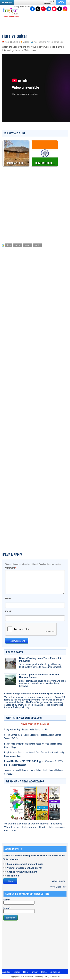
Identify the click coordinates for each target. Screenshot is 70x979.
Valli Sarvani (40, 42)
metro (27, 245)
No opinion (13, 875)
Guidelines (55, 972)
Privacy (34, 972)
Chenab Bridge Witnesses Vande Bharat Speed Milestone (34, 693)
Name (8, 598)
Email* (6, 908)
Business (56, 823)
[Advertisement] (35, 204)
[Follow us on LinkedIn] (48, 8)
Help (25, 972)
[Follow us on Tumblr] (59, 8)
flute (9, 245)
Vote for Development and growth (24, 868)
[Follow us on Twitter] (38, 8)
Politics (17, 827)
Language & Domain (49, 2)
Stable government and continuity (25, 864)
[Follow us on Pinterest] (43, 8)
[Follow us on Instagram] (65, 8)
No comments (57, 42)
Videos (26, 42)
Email (8, 611)
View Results (58, 881)
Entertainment (30, 827)
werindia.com (16, 823)
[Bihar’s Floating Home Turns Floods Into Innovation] (10, 663)
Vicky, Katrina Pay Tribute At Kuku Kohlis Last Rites (26, 729)
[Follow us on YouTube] (54, 8)
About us (6, 972)
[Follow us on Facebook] (32, 8)
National (45, 823)
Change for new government (22, 872)
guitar (17, 245)
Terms (44, 972)
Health (43, 827)
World (7, 827)
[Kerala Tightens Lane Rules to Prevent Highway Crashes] (10, 679)
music (37, 245)
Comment (10, 568)
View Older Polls (58, 886)
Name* (6, 899)
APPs (61, 2)
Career (17, 972)
